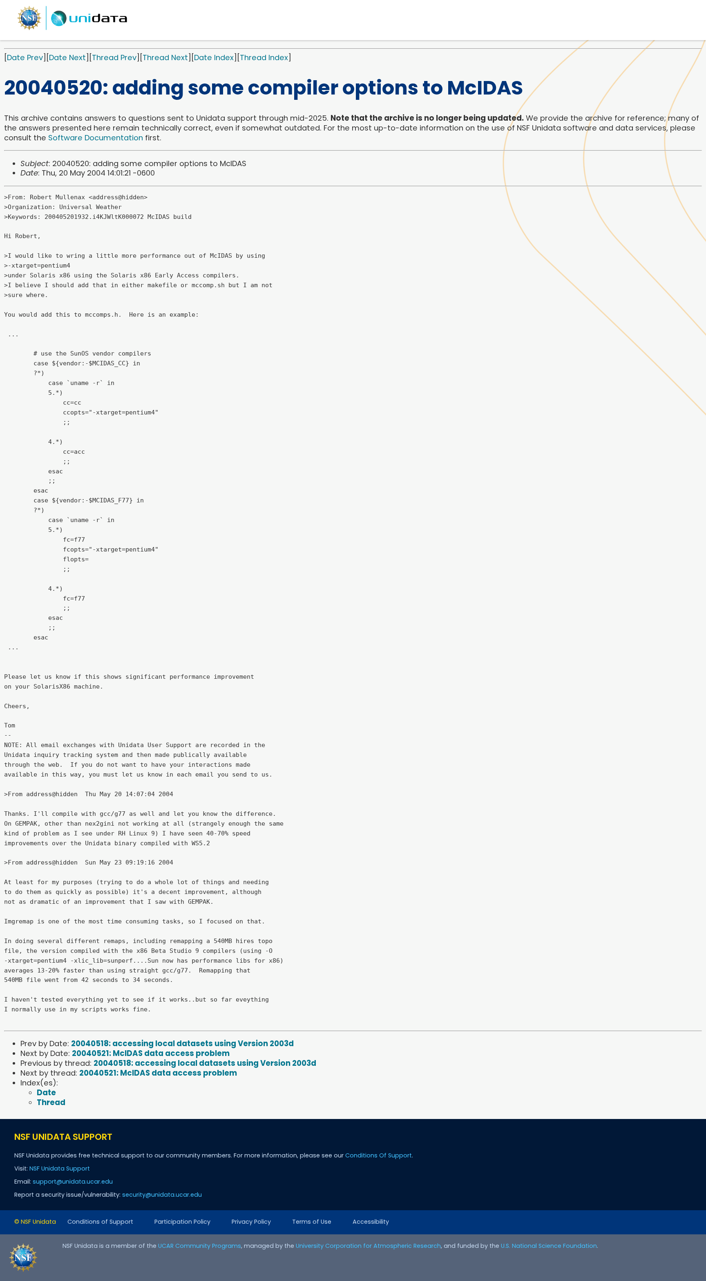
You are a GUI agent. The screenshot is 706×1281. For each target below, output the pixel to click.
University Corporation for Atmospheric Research (368, 1246)
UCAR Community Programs (199, 1246)
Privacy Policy (251, 1222)
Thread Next (165, 57)
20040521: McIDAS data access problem (151, 1053)
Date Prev (25, 57)
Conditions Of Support (378, 1155)
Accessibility (371, 1222)
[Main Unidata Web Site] (72, 30)
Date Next (67, 57)
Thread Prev (114, 57)
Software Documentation (95, 138)
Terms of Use (311, 1222)
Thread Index (264, 57)
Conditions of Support (100, 1222)
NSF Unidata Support (59, 1168)
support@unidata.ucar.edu (73, 1181)
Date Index (214, 57)
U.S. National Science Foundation (549, 1246)
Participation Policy (182, 1222)
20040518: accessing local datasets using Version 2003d (182, 1043)
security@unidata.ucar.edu (162, 1195)
